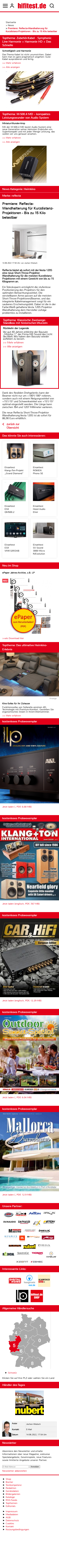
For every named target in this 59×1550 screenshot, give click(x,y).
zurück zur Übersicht (13, 425)
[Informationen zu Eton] (49, 1222)
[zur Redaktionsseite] (6, 1428)
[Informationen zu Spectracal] (23, 1254)
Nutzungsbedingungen (17, 1529)
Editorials (10, 1506)
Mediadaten (12, 1514)
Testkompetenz (13, 1485)
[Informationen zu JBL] (22, 1239)
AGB (8, 1517)
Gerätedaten (12, 1491)
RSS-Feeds (11, 1500)
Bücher (9, 1482)
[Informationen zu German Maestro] (15, 1231)
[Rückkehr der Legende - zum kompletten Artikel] (29, 369)
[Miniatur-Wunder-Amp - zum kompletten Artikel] (29, 165)
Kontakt (10, 1526)
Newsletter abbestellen (14, 1470)
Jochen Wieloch (33, 1424)
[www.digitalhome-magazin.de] (15, 1286)
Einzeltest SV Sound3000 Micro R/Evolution (39, 549)
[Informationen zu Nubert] (29, 1246)
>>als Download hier (13, 638)
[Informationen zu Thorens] (38, 1253)
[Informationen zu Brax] (49, 1214)
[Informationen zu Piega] (44, 1246)
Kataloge (10, 1497)
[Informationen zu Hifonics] (11, 1237)
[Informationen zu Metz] (48, 1238)
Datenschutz (12, 1520)
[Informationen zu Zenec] (37, 1261)
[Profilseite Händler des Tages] (29, 1403)
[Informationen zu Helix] (44, 1231)
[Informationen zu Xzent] (22, 1261)
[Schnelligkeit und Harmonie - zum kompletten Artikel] (29, 90)
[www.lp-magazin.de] (22, 1301)
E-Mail (29, 1429)
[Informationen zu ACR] (8, 1215)
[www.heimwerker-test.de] (44, 1286)
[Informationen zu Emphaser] (24, 1222)
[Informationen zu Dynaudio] (9, 1221)
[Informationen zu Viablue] (51, 1255)
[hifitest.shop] (37, 1301)
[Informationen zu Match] (33, 1237)
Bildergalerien (13, 1494)
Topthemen (11, 1503)
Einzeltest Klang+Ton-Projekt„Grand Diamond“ (14, 470)
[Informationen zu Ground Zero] (29, 1230)
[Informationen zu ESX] (37, 1223)
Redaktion (11, 1488)
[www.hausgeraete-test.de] (29, 1286)
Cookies (10, 1523)
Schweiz (12, 1372)
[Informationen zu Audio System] (21, 1215)
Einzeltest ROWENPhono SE (38, 470)
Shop (8, 1479)
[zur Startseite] (32, 5)
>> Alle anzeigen (11, 67)
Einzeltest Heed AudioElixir (39, 509)
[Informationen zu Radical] (8, 1255)
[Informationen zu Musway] (15, 1245)
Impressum (11, 1511)
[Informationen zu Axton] (34, 1214)
